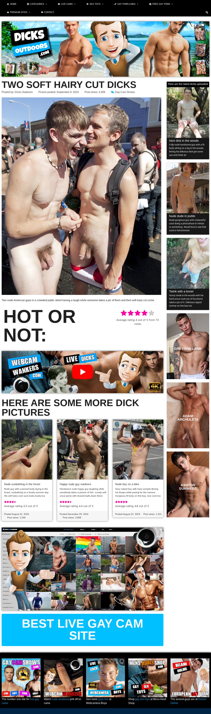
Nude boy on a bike (127, 484)
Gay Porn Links (126, 4)
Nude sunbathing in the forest (22, 484)
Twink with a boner (181, 291)
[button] (206, 12)
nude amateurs (60, 699)
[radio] (124, 313)
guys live (103, 699)
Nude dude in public (182, 216)
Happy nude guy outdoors (75, 484)
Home (13, 4)
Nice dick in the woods (184, 140)
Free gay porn (161, 4)
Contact (49, 12)
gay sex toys (142, 699)
